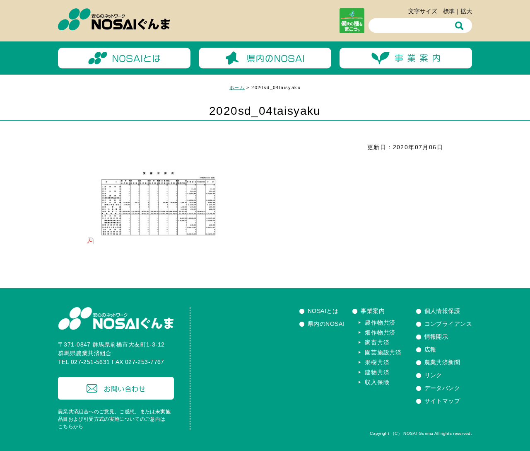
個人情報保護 (442, 311)
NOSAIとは (323, 311)
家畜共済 (377, 342)
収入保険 (377, 382)
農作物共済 (380, 322)
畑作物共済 (380, 332)
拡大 (466, 11)
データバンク (442, 388)
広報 (430, 349)
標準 (449, 11)
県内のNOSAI (326, 323)
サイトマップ (442, 401)
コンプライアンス (448, 323)
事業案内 (373, 311)
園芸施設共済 (383, 352)
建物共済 (377, 372)
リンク (433, 375)
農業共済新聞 (442, 362)
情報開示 (436, 336)
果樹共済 (377, 362)
